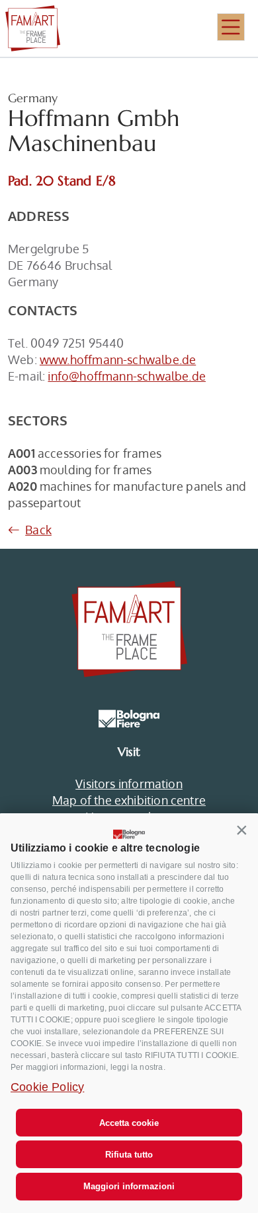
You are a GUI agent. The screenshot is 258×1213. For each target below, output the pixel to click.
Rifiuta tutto (129, 1155)
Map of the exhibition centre (129, 800)
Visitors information (129, 783)
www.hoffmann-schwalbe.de (118, 359)
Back (38, 529)
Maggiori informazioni (129, 1186)
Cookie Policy (47, 1087)
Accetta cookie (129, 1123)
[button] (242, 830)
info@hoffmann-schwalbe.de (127, 376)
